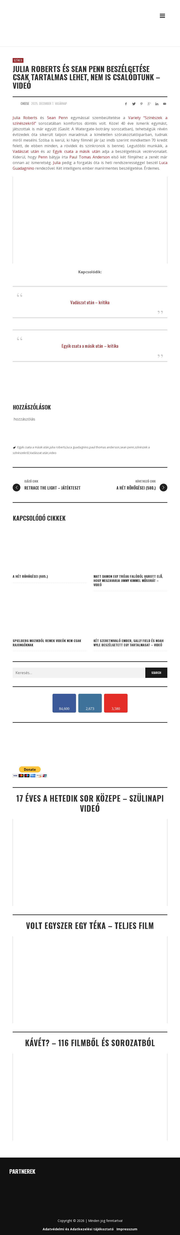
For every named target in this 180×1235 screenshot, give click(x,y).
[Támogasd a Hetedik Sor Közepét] (90, 40)
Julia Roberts (25, 117)
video (52, 453)
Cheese (25, 103)
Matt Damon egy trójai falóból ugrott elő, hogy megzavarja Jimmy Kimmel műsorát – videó (128, 580)
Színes (18, 60)
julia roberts (58, 447)
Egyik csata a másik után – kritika (90, 345)
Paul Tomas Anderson (89, 157)
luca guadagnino (78, 447)
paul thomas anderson (104, 447)
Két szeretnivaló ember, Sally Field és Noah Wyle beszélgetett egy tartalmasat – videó (129, 642)
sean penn (127, 447)
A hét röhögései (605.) (30, 576)
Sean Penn (57, 117)
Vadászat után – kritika (89, 302)
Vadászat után (26, 151)
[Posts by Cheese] (15, 103)
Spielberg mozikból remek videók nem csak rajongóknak (47, 642)
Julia (56, 162)
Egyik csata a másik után (76, 151)
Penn (42, 157)
